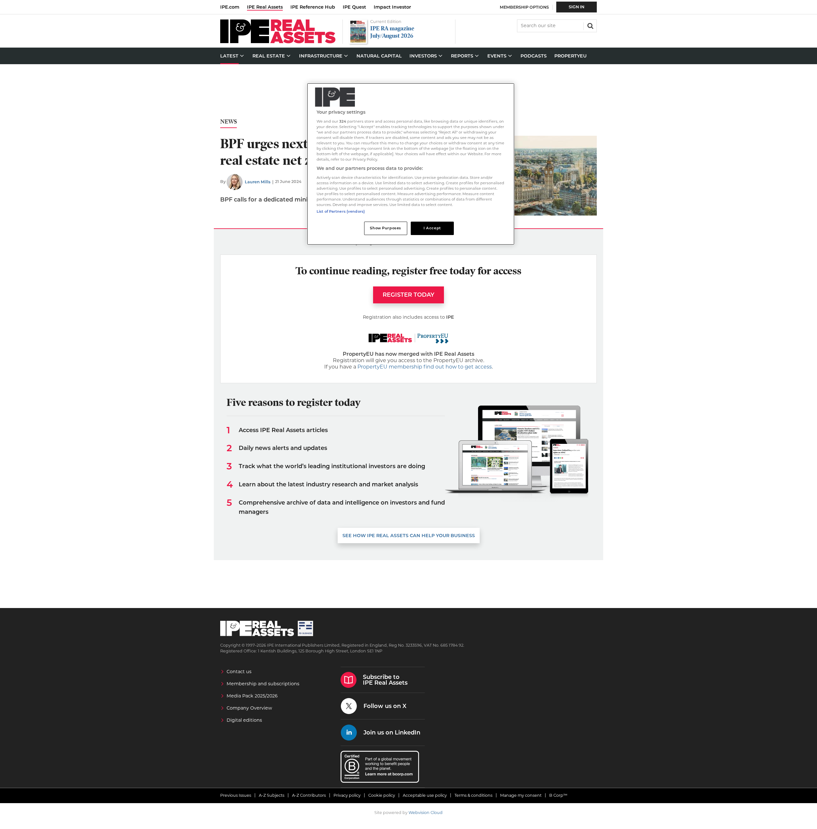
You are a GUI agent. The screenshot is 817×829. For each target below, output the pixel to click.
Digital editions (244, 720)
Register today (408, 294)
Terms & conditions (473, 795)
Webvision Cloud (425, 812)
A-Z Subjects (271, 795)
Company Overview (249, 708)
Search (590, 25)
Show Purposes (385, 228)
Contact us (239, 671)
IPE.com (229, 7)
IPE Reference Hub (312, 7)
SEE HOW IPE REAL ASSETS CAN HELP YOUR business (408, 535)
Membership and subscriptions (263, 684)
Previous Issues (235, 795)
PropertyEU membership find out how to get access (424, 367)
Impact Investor (392, 7)
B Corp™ (558, 795)
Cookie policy (381, 795)
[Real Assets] (277, 42)
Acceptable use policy (425, 795)
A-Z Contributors (309, 795)
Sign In (576, 6)
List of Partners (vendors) (341, 211)
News (228, 121)
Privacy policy (347, 795)
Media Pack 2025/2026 (252, 696)
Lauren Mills (258, 181)
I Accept (432, 228)
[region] (410, 164)
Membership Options (524, 7)
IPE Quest (354, 7)
